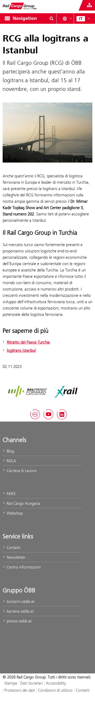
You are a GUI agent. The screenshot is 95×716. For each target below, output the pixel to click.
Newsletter (15, 557)
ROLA (11, 460)
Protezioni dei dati (19, 690)
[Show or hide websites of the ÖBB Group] (89, 5)
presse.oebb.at (19, 620)
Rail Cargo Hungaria (23, 503)
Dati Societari (31, 683)
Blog (10, 451)
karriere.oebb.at (20, 611)
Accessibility (56, 683)
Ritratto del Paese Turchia (28, 342)
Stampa (10, 683)
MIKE (11, 493)
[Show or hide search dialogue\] (51, 18)
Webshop (14, 513)
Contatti (13, 547)
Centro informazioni (23, 567)
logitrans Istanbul (21, 350)
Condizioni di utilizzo (55, 690)
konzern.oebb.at (20, 601)
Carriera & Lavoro (21, 470)
